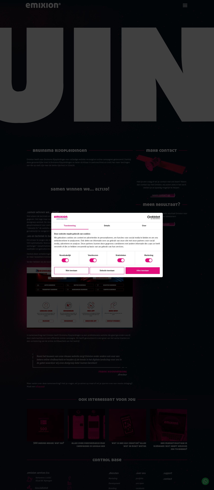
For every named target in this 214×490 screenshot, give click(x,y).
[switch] (93, 260)
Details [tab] (107, 226)
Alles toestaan (142, 271)
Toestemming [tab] (70, 226)
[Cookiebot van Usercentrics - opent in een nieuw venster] (149, 217)
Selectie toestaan (107, 271)
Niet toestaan (71, 271)
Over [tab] (144, 226)
